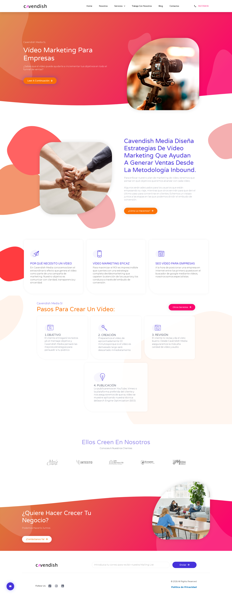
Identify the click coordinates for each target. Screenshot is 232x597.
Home (89, 6)
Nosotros (103, 6)
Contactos (174, 6)
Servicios (118, 6)
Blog (161, 6)
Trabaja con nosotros (142, 6)
